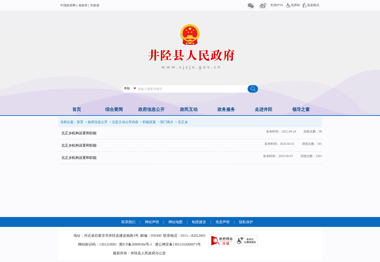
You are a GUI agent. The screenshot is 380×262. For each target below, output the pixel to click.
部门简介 (167, 122)
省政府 (83, 5)
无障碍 (295, 5)
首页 (80, 122)
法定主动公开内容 (125, 122)
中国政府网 (68, 5)
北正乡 (183, 122)
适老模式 (313, 5)
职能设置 (149, 122)
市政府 (94, 5)
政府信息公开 (98, 122)
